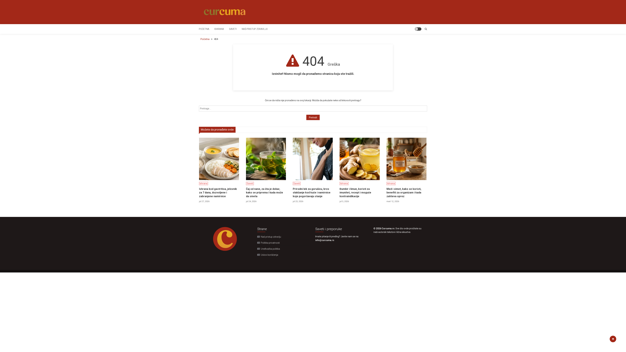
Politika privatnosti (270, 243)
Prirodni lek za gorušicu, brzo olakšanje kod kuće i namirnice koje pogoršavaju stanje (311, 192)
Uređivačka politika (270, 249)
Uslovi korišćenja (269, 255)
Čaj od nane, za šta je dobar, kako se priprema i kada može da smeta (264, 192)
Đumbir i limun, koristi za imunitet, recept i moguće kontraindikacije (355, 192)
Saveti (233, 29)
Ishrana (219, 29)
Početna (204, 29)
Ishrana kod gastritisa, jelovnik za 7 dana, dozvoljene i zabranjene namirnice (218, 192)
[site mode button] (418, 29)
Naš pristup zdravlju (255, 29)
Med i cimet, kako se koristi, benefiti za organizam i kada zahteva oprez (404, 192)
